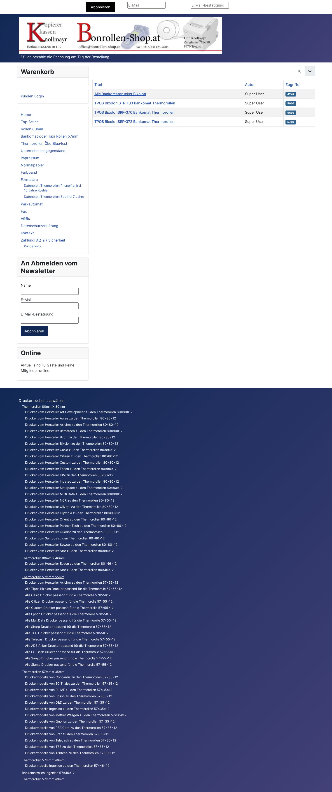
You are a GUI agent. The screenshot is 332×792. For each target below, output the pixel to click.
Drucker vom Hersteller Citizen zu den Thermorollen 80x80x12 (71, 456)
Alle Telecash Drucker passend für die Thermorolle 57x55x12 (70, 639)
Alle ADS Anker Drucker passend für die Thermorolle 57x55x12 (71, 645)
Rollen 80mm (32, 129)
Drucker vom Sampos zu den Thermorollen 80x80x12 (65, 538)
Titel (98, 84)
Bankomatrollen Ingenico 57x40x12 (48, 773)
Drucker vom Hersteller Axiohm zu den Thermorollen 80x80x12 (71, 424)
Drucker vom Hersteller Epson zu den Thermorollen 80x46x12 (71, 563)
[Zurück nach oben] (324, 783)
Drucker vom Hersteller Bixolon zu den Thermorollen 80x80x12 (71, 443)
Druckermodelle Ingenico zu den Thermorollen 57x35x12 (67, 709)
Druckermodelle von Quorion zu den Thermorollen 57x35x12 (70, 721)
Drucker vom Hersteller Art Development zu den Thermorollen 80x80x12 (78, 412)
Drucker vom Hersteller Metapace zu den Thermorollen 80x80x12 (73, 488)
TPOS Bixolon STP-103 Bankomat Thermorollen (134, 103)
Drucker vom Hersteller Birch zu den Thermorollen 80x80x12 (70, 437)
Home (26, 114)
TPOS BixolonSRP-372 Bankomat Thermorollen (134, 121)
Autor (250, 84)
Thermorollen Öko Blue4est (44, 143)
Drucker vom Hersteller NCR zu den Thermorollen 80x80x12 (69, 500)
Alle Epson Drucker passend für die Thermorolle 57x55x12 (68, 614)
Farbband (29, 172)
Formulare (29, 179)
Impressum (30, 158)
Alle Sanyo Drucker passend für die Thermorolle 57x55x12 (68, 658)
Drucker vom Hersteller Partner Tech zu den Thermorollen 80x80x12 (75, 525)
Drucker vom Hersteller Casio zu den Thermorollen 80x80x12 (70, 450)
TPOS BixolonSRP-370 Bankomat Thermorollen (134, 112)
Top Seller (29, 122)
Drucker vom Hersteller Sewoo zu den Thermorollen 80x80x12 (71, 544)
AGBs (25, 218)
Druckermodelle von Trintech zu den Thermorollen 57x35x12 (70, 753)
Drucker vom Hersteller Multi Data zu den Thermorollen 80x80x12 (73, 494)
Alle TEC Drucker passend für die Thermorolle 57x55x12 (66, 633)
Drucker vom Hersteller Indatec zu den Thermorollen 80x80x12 (72, 481)
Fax (24, 211)
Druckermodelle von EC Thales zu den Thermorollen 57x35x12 (71, 683)
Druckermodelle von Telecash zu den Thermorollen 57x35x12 (70, 740)
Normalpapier (32, 165)
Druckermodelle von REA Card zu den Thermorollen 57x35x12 (71, 728)
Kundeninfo (32, 246)
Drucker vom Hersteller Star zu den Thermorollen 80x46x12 (69, 570)
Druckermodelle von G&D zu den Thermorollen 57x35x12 (67, 702)
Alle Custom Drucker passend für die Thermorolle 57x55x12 (69, 608)
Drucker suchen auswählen (41, 400)
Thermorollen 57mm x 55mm (43, 577)
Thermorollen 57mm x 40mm (43, 779)
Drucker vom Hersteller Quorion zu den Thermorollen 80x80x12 (72, 532)
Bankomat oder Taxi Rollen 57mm (49, 136)
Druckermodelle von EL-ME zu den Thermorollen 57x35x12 (68, 690)
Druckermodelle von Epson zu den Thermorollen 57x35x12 (68, 696)
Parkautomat (32, 204)
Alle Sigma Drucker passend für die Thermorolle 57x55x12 (68, 664)
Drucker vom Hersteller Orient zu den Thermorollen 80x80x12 (71, 519)
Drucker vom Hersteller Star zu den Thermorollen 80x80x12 (69, 551)
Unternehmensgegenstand (43, 150)
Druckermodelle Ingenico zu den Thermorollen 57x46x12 (67, 765)
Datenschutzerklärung (39, 225)
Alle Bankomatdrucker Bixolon (120, 94)
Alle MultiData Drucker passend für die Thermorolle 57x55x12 (70, 620)
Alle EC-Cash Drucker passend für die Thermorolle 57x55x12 (70, 652)
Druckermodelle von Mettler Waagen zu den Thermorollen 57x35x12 (75, 715)
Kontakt (27, 233)
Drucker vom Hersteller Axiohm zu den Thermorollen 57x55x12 (71, 582)
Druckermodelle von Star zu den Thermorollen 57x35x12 (67, 734)
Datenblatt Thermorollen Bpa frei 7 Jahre (54, 196)
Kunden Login (32, 96)
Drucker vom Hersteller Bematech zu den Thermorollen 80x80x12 (73, 431)
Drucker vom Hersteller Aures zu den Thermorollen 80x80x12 (70, 418)
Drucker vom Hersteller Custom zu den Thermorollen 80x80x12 (72, 462)
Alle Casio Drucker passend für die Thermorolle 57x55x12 (67, 595)
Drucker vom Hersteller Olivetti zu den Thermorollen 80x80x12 (71, 507)
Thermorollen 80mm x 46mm (43, 558)
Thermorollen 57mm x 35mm (43, 672)
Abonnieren (100, 7)
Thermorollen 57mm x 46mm (43, 760)
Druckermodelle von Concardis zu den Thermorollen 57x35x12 (71, 677)
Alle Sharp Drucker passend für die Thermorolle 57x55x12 (68, 627)
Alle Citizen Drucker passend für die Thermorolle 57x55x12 (68, 601)
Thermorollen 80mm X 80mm (43, 406)
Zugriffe (292, 84)
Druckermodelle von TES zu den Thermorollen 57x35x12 (67, 746)
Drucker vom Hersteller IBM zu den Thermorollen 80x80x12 (69, 475)
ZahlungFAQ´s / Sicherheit (43, 240)
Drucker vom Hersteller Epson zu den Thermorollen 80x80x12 (71, 469)
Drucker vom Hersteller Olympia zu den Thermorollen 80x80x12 (72, 513)
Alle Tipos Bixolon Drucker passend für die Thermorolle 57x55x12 (73, 589)
